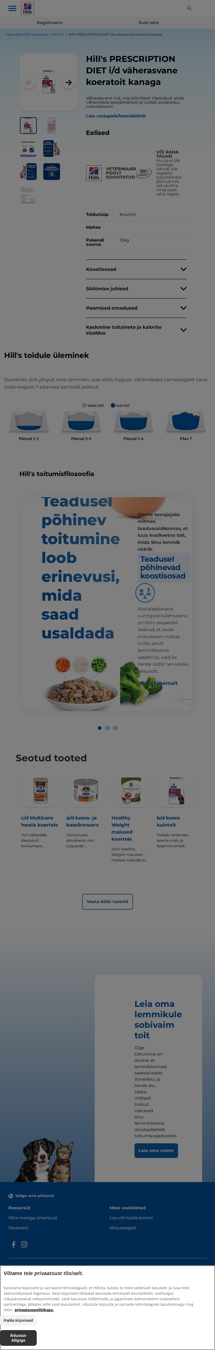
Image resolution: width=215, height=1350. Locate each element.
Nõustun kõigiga (18, 1337)
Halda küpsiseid (18, 1320)
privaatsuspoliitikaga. (34, 1309)
